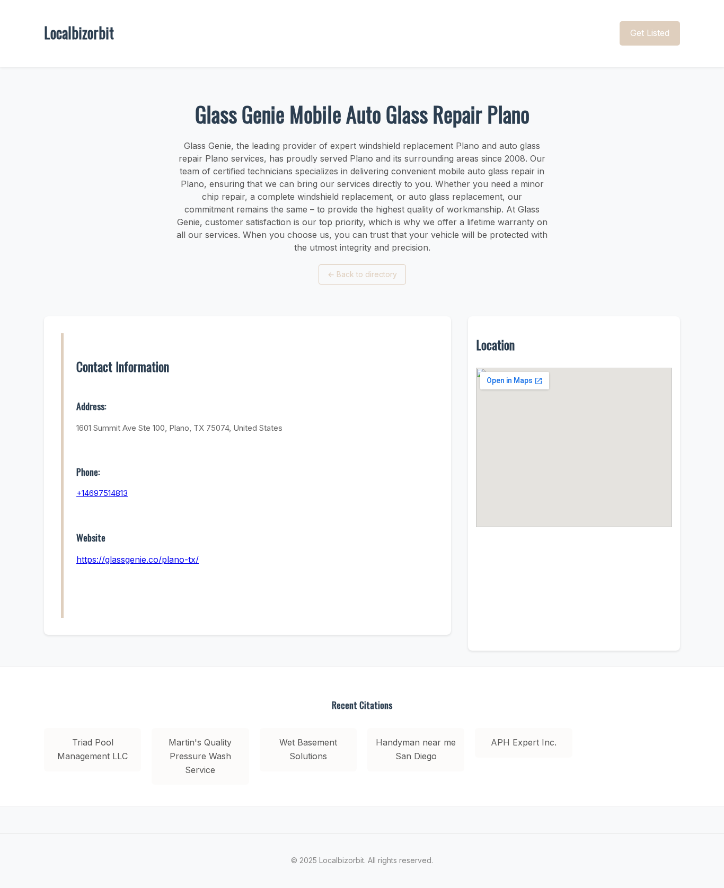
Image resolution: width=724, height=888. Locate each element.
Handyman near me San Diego (416, 749)
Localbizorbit (79, 32)
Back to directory (362, 274)
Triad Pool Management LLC (92, 749)
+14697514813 (102, 493)
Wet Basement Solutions (308, 749)
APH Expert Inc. (524, 742)
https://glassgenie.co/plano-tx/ (137, 559)
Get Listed (649, 33)
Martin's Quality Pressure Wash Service (200, 756)
